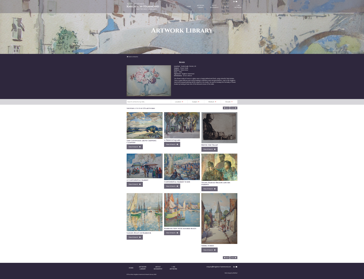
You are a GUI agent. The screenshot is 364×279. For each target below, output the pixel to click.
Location (178, 102)
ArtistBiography (158, 268)
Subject (195, 102)
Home (189, 6)
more (233, 108)
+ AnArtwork (173, 268)
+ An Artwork (238, 6)
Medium (211, 102)
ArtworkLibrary (142, 268)
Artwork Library (200, 6)
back (227, 108)
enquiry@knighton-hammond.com (219, 267)
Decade (228, 102)
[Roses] (149, 80)
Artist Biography (214, 6)
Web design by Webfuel (231, 273)
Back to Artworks (133, 57)
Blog (226, 6)
